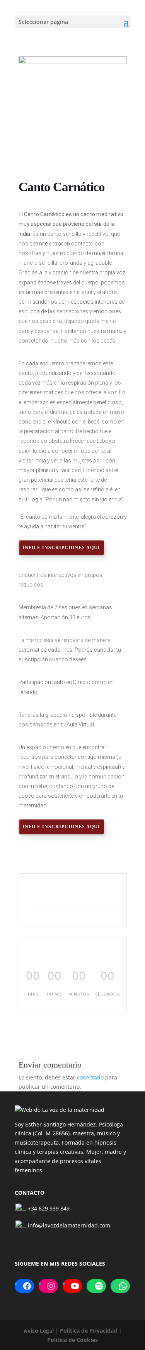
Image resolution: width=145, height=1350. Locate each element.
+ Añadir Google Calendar (74, 896)
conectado (90, 1077)
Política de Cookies (72, 1339)
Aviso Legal (39, 1330)
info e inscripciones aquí (61, 547)
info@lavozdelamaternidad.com (69, 1225)
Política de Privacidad (88, 1330)
